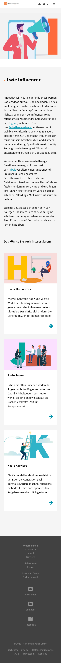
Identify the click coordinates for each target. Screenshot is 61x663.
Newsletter (30, 594)
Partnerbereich (30, 576)
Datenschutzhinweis (42, 649)
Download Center (30, 573)
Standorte (30, 549)
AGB (17, 653)
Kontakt (42, 653)
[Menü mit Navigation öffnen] (54, 4)
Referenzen (31, 563)
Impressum (29, 653)
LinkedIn (30, 609)
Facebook (30, 624)
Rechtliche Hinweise (18, 649)
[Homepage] (11, 4)
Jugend (12, 123)
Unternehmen (30, 545)
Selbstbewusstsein (20, 127)
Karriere (30, 556)
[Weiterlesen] (50, 327)
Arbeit (12, 169)
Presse (30, 566)
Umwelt (31, 553)
